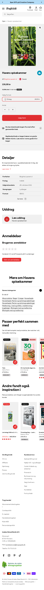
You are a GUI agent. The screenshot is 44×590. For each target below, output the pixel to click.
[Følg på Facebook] (3, 555)
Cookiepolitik (6, 510)
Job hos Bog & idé (8, 474)
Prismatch (27, 472)
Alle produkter (7, 298)
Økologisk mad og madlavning (21, 308)
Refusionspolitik (29, 582)
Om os (4, 459)
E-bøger (21, 298)
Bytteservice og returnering (30, 477)
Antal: (4, 105)
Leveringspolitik (20, 584)
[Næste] (41, 2)
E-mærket (5, 514)
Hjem (4, 21)
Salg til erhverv (29, 482)
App (25, 486)
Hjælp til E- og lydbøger (32, 463)
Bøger (15, 298)
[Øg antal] (12, 109)
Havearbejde (28, 298)
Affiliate (5, 463)
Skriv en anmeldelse (11, 260)
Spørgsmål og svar (30, 459)
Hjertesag (5, 466)
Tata (3, 368)
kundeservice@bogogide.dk (15, 545)
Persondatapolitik (8, 525)
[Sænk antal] (5, 109)
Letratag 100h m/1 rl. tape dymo (10, 432)
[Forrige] (2, 2)
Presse (4, 470)
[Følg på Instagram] (9, 555)
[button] (6, 439)
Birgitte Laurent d (10, 79)
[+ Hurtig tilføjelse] (15, 362)
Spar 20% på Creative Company (22, 2)
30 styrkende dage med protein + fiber (29, 368)
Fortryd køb (28, 493)
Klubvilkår (5, 522)
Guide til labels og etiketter (30, 467)
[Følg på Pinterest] (14, 555)
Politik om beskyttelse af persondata (12, 582)
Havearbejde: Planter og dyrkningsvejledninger (18, 301)
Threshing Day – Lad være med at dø (29, 432)
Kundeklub (28, 490)
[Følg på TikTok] (19, 555)
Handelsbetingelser (9, 518)
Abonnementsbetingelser (11, 505)
